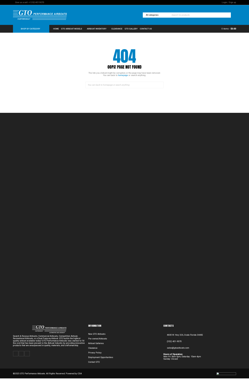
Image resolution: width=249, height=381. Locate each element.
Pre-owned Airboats (97, 338)
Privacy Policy (95, 352)
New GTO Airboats (96, 334)
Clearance (92, 348)
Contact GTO (94, 362)
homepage (123, 75)
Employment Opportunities (100, 357)
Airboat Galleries (96, 343)
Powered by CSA (74, 373)
